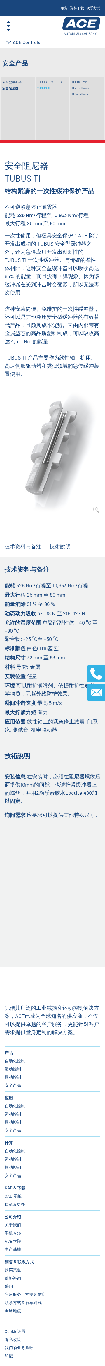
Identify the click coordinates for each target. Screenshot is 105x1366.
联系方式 (93, 8)
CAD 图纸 (13, 1196)
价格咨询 (13, 1278)
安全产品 (13, 1085)
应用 (9, 1097)
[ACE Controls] (81, 26)
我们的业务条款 (19, 1347)
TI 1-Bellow (79, 82)
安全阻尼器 (10, 88)
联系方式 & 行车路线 (23, 1302)
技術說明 (60, 546)
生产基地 (13, 1249)
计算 (9, 1142)
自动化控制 (15, 1060)
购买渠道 (13, 1269)
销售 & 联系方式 (19, 1261)
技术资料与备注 (23, 546)
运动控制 (13, 1068)
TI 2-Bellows (80, 88)
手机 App (13, 1232)
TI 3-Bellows (80, 94)
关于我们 (13, 1224)
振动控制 (13, 1077)
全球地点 (13, 1310)
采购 (9, 1286)
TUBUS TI (43, 88)
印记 (9, 1355)
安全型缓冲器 (12, 82)
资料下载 (77, 8)
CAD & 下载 (15, 1187)
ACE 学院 (13, 1241)
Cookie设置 (15, 1331)
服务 (64, 8)
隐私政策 (13, 1339)
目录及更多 (15, 1204)
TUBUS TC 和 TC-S (49, 82)
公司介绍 (13, 1216)
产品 (9, 1052)
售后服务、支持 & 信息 (25, 1294)
